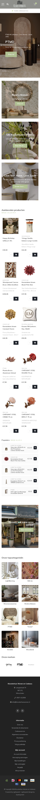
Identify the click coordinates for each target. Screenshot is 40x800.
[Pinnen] (17, 784)
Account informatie (20, 754)
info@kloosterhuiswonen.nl (21, 702)
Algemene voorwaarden (20, 734)
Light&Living (6, 563)
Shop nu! (11, 54)
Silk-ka (24, 563)
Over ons (20, 725)
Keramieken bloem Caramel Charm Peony (9, 328)
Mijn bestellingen (20, 761)
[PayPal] (32, 780)
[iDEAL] (13, 780)
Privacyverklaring (20, 741)
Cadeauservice (20, 731)
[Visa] (23, 784)
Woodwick (25, 632)
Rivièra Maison (26, 586)
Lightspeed (16, 792)
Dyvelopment (20, 794)
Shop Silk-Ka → (20, 145)
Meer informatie (26, 530)
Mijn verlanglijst (20, 764)
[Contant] (6, 780)
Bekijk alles (16, 440)
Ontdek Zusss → (20, 186)
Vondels (4, 632)
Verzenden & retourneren (20, 728)
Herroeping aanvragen (20, 757)
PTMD (4, 609)
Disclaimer (20, 738)
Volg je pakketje (20, 744)
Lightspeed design (27, 792)
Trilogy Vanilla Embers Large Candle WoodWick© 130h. (29, 240)
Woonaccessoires (8, 586)
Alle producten (20, 770)
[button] (1, 45)
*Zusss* (24, 609)
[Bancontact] (26, 780)
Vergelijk (20, 767)
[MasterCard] (19, 780)
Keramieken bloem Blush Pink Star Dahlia (28, 284)
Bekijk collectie (8, 212)
